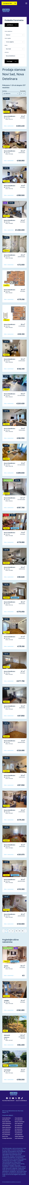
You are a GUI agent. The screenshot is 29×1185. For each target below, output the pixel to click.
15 (22, 931)
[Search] (15, 3)
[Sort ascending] (21, 93)
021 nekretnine (5, 1120)
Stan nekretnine (6, 1129)
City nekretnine (18, 1118)
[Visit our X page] (16, 1098)
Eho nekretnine (18, 1125)
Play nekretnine (6, 1131)
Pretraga (9, 61)
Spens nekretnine (6, 1127)
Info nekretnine (18, 1120)
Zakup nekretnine (19, 1136)
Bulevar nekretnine (19, 1121)
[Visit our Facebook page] (7, 1098)
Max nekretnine (18, 1131)
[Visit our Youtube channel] (13, 1098)
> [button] (25, 931)
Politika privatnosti (8, 1100)
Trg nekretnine (18, 1132)
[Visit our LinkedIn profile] (19, 1098)
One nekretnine (18, 1134)
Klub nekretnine (6, 1125)
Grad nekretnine (6, 1118)
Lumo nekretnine (19, 1138)
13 (16, 931)
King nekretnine (6, 1132)
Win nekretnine (18, 1127)
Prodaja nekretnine (7, 1138)
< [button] (3, 931)
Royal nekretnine (6, 1121)
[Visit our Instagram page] (10, 1098)
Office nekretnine (6, 1123)
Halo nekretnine (19, 1123)
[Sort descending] (24, 93)
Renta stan (5, 1136)
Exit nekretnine (18, 1129)
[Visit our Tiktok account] (22, 1098)
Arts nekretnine (6, 1134)
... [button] (14, 931)
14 (19, 931)
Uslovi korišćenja (21, 1100)
